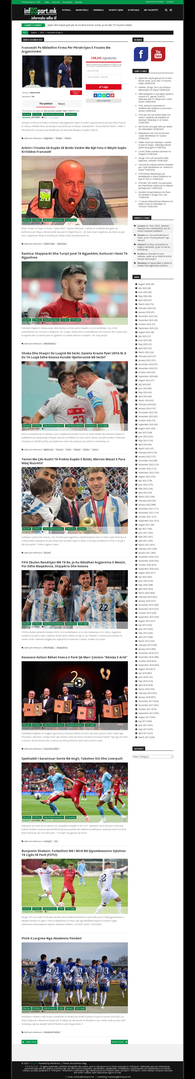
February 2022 (145, 500)
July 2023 (142, 432)
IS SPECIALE (133, 10)
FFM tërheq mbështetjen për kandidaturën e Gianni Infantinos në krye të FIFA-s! (154, 176)
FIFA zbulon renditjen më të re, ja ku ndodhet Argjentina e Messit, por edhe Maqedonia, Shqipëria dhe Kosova (74, 564)
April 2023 (143, 444)
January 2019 (144, 649)
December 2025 (145, 316)
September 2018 (146, 665)
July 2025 (142, 336)
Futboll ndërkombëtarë (53, 114)
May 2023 (143, 440)
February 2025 (145, 356)
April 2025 (143, 348)
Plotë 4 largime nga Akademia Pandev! (52, 938)
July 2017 (142, 721)
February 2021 (145, 548)
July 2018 (142, 673)
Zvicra (95, 449)
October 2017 (144, 709)
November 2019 (145, 609)
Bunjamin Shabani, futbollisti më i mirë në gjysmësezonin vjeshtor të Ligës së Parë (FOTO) (74, 853)
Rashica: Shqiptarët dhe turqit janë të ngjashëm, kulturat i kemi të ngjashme (74, 255)
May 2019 (143, 633)
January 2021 (144, 552)
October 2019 (144, 613)
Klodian (141, 235)
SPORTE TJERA (116, 10)
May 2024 (143, 392)
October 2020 (144, 564)
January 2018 (144, 697)
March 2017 (143, 737)
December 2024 (145, 364)
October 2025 (144, 324)
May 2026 (143, 296)
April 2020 (143, 588)
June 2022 (143, 484)
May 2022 (143, 488)
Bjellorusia (48, 449)
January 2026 (144, 312)
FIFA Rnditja (49, 647)
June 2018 (143, 677)
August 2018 (144, 669)
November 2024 (145, 368)
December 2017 (145, 701)
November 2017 (145, 705)
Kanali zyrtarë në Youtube (155, 2)
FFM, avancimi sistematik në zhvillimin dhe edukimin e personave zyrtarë (155, 108)
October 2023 (144, 420)
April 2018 (143, 685)
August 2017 (144, 717)
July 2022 (142, 480)
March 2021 (143, 544)
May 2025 (143, 344)
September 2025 (146, 328)
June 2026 (143, 292)
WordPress (55, 1063)
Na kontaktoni (67, 2)
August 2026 (144, 284)
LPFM (61, 909)
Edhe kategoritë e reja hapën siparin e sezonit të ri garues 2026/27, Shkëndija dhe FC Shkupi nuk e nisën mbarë (155, 98)
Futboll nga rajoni (51, 320)
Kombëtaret (71, 114)
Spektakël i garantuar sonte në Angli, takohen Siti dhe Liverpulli (72, 758)
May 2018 (143, 681)
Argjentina (48, 138)
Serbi (68, 449)
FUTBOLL (66, 10)
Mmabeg (142, 263)
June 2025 (143, 340)
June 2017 (143, 725)
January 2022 (144, 504)
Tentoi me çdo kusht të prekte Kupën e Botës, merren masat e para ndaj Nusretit (73, 461)
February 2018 (145, 693)
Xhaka (86, 449)
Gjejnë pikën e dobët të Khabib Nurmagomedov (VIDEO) (154, 264)
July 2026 (142, 288)
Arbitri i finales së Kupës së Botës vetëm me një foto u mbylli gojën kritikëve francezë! (74, 150)
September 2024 (146, 376)
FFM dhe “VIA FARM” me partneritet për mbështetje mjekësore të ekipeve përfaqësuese (155, 185)
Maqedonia (62, 647)
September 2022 (146, 472)
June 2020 (143, 580)
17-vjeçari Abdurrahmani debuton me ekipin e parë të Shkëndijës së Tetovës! (155, 204)
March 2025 (143, 352)
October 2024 (144, 372)
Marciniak (62, 243)
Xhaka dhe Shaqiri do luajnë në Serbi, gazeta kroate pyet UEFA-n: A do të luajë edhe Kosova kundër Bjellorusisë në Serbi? (74, 355)
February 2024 (145, 404)
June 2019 (143, 629)
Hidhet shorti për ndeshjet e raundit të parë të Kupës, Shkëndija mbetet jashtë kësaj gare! (154, 145)
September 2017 (146, 713)
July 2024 (142, 384)
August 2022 (144, 476)
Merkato (69, 1008)
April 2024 (143, 396)
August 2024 (144, 380)
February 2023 (145, 452)
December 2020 (145, 556)
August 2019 (144, 621)
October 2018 (144, 661)
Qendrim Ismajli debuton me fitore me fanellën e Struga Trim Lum (154, 193)
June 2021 (143, 532)
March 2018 (143, 689)
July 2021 (142, 528)
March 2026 (143, 304)
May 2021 (143, 536)
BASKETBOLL (82, 10)
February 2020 (145, 596)
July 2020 (142, 576)
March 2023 (143, 448)
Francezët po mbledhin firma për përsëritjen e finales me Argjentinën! (66, 49)
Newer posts (118, 1041)
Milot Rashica (49, 343)
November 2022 (145, 464)
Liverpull (47, 841)
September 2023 (146, 424)
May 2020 (143, 584)
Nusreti (47, 552)
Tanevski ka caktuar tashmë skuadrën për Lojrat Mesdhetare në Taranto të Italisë (155, 167)
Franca (68, 138)
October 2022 (144, 468)
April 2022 (143, 492)
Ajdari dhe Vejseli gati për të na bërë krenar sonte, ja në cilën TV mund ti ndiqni (155, 81)
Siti (56, 841)
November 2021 (145, 512)
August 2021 (144, 524)
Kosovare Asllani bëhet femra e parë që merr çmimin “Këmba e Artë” (74, 657)
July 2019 (142, 625)
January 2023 (144, 456)
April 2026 (143, 300)
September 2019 (146, 617)
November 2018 (145, 657)
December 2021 (145, 508)
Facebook (169, 2)
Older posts (31, 1041)
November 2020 (145, 560)
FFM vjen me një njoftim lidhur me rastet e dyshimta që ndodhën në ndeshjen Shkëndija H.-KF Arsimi (154, 117)
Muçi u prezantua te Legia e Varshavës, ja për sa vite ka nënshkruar (153, 247)
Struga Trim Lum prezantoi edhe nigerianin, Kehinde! (153, 159)
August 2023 (144, 428)
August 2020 (144, 572)
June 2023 (143, 436)
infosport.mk (27, 912)
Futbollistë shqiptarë (74, 425)
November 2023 (145, 416)
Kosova (59, 449)
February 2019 (145, 645)
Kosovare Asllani (51, 748)
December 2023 (145, 412)
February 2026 (145, 308)
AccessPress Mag (78, 1063)
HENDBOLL (98, 10)
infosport (26, 117)
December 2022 (145, 460)
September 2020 (146, 568)
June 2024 (143, 388)
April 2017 (143, 733)
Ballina (47, 2)
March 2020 (143, 592)
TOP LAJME (75, 320)
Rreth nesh (56, 2)
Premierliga (70, 817)
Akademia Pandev (52, 1032)
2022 (42, 32)
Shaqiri (77, 449)
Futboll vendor (50, 909)
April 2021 (143, 540)
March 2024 (143, 400)
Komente (81, 529)
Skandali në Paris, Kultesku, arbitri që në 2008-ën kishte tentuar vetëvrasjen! (154, 256)
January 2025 (144, 360)
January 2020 (144, 601)
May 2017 (143, 729)
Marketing (78, 2)
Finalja (59, 138)
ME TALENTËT (151, 10)
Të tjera (65, 320)
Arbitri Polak (49, 243)
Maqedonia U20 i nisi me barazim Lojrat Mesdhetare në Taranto (153, 134)
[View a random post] (170, 10)
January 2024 (144, 408)
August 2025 (144, 332)
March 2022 (143, 496)
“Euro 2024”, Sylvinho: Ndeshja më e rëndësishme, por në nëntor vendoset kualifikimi (153, 228)
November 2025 (145, 320)
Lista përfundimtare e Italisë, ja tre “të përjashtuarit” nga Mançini (153, 238)
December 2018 (145, 653)
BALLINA (26, 114)
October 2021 (144, 516)
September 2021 (146, 520)
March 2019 (143, 641)
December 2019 (145, 605)
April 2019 (143, 637)
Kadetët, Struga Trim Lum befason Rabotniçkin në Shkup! (78, 25)
